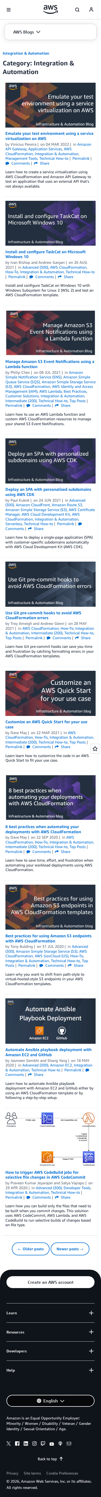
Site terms (32, 1473)
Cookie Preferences (62, 1473)
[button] (27, 32)
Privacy (12, 1473)
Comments (20, 163)
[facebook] (17, 1444)
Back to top (47, 1458)
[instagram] (34, 1444)
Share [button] (44, 163)
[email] (69, 1444)
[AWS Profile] (91, 9)
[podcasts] (60, 1444)
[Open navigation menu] (8, 9)
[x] (8, 1444)
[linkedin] (26, 1444)
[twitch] (43, 1444)
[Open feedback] (95, 748)
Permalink (80, 158)
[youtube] (52, 1444)
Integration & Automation (26, 53)
